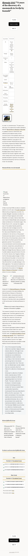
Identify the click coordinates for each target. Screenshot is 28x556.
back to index (14, 24)
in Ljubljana (12, 111)
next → (14, 28)
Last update (11, 552)
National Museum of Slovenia (17, 289)
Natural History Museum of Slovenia (11, 107)
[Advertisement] (14, 511)
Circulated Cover (17, 461)
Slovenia (6, 2)
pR (11, 50)
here (13, 490)
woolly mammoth (20, 210)
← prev (14, 20)
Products (5, 82)
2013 (13, 2)
